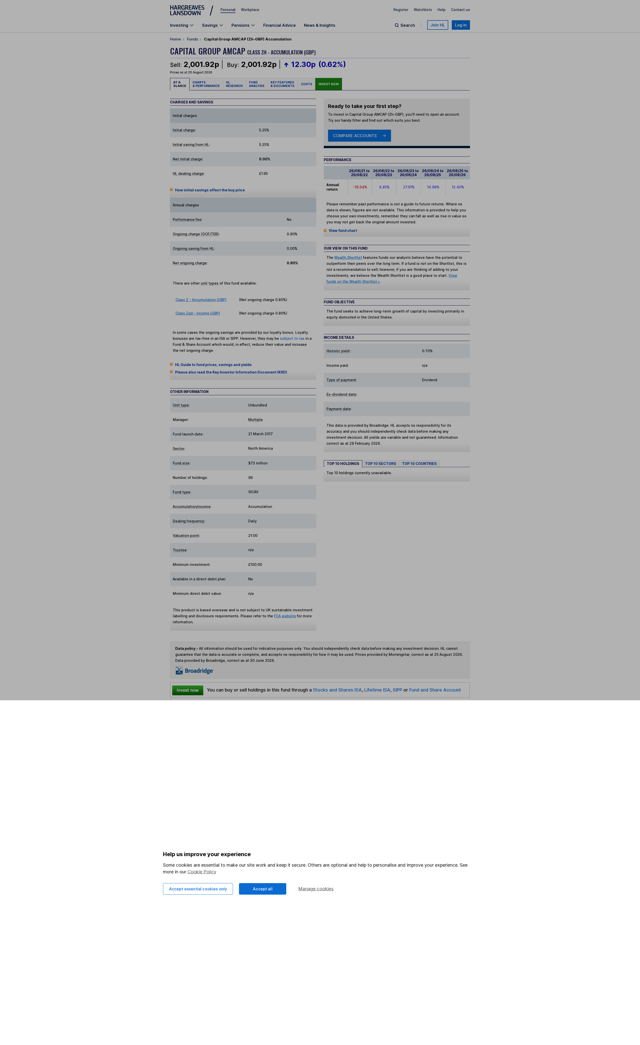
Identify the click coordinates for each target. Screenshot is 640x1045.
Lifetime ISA (376, 690)
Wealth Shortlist (348, 257)
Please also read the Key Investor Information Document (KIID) (231, 372)
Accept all (262, 888)
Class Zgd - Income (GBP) (198, 313)
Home (175, 39)
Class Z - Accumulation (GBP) (201, 300)
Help (442, 9)
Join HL (437, 24)
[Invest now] (187, 690)
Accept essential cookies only (198, 888)
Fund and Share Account (435, 690)
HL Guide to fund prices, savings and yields (213, 364)
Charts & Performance (206, 84)
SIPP (397, 690)
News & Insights (319, 25)
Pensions (241, 25)
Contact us (460, 9)
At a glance (179, 84)
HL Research (234, 84)
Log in (461, 24)
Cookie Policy (202, 871)
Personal (228, 9)
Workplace (250, 9)
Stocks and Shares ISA (337, 690)
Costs (306, 84)
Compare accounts (355, 135)
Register (401, 9)
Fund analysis (256, 84)
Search (407, 25)
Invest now (328, 84)
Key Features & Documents (282, 84)
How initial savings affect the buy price (210, 190)
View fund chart (343, 230)
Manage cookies (316, 888)
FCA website (285, 616)
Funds (192, 39)
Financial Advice (279, 25)
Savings (210, 25)
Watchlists (423, 9)
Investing (179, 25)
